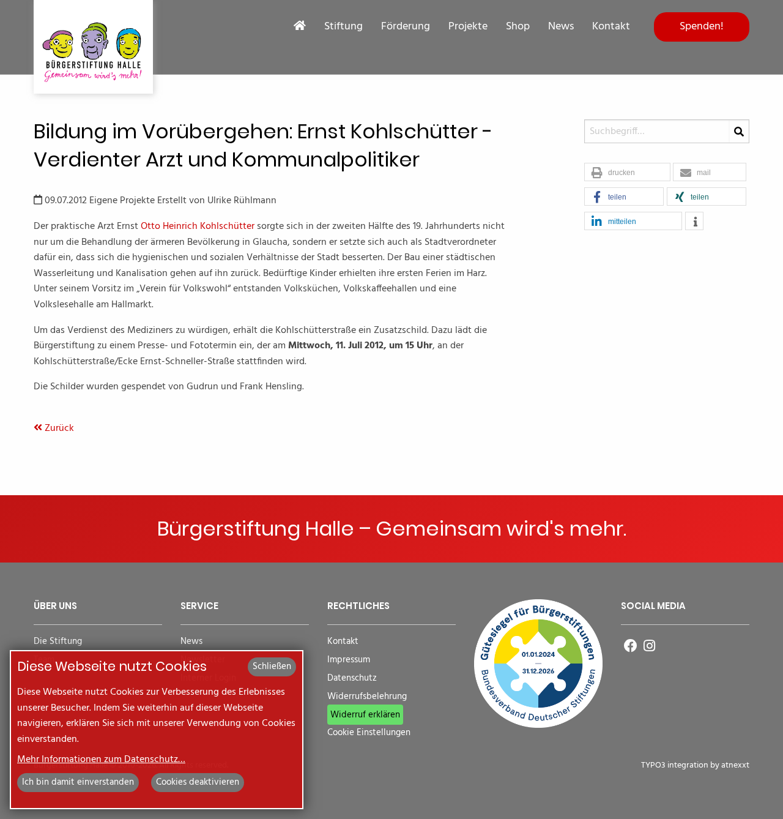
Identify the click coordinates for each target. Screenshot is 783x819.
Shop (518, 27)
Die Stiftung (58, 641)
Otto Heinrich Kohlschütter (197, 226)
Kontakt (611, 27)
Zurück (58, 428)
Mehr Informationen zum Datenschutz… (101, 760)
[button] (627, 172)
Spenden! (702, 27)
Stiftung (343, 27)
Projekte (468, 27)
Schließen (272, 666)
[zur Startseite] (93, 47)
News (561, 27)
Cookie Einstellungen (368, 733)
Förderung (405, 27)
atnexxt (735, 765)
